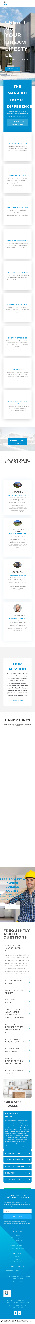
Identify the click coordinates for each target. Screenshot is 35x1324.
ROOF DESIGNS (13, 751)
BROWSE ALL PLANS (17, 441)
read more (9, 768)
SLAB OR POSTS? (14, 840)
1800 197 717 (17, 1279)
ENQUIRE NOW (13, 75)
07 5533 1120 (17, 1281)
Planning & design (16, 753)
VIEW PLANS (13, 69)
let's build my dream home (17, 122)
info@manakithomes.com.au (17, 1276)
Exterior (7, 753)
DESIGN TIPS (12, 795)
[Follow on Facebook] (15, 1313)
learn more (17, 700)
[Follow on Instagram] (19, 1313)
